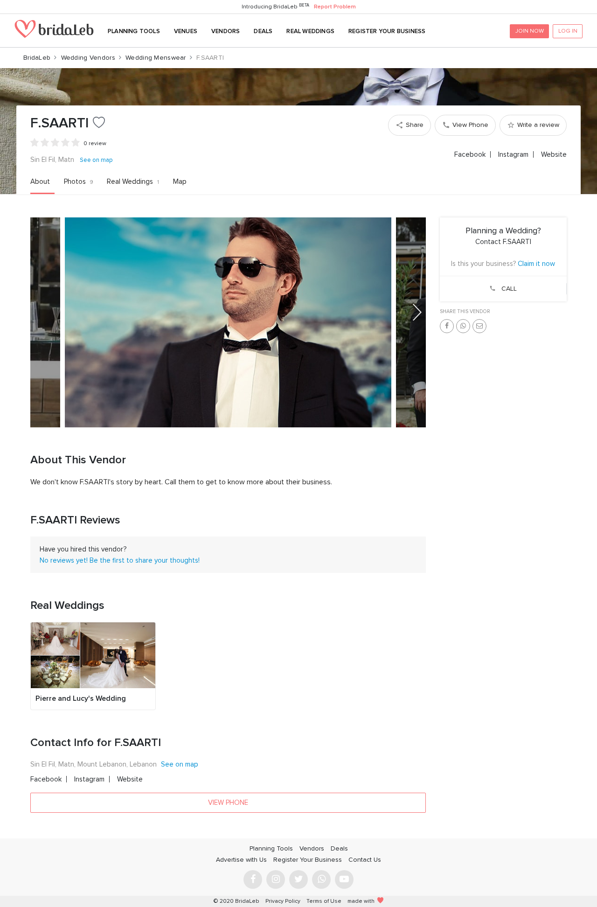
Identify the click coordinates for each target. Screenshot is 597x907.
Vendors (225, 31)
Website (554, 154)
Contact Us (364, 860)
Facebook (470, 154)
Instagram (513, 154)
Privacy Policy (282, 901)
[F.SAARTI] (228, 322)
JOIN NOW (529, 31)
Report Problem (335, 6)
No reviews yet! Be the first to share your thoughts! (120, 560)
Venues (185, 31)
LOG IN (567, 31)
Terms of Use (323, 901)
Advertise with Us (241, 860)
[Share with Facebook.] (447, 326)
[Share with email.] (479, 326)
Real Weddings (310, 31)
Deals (263, 31)
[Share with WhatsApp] (463, 326)
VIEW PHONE (228, 802)
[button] (417, 312)
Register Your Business (386, 31)
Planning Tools (134, 31)
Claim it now (536, 263)
